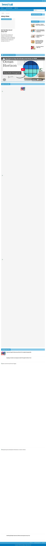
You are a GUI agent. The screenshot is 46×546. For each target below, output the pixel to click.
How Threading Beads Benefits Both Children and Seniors (40, 30)
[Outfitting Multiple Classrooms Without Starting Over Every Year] (13, 345)
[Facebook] (43, 1)
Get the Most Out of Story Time (6, 30)
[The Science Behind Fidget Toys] (33, 47)
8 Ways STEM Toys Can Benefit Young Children (40, 36)
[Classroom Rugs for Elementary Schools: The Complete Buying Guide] (23, 88)
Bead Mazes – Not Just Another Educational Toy (40, 25)
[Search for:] (39, 10)
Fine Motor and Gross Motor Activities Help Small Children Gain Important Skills (39, 42)
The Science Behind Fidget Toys (40, 47)
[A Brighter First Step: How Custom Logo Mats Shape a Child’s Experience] (18, 345)
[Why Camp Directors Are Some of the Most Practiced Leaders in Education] (28, 345)
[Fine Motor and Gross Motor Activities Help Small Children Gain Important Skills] (33, 41)
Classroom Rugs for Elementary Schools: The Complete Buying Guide (18, 352)
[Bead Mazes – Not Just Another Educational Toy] (33, 25)
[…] (9, 41)
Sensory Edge (4, 33)
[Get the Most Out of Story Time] (8, 23)
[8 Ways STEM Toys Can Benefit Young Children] (33, 36)
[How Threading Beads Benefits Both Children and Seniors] (33, 30)
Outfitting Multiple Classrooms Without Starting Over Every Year (18, 535)
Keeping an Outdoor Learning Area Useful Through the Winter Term (18, 357)
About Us (16, 8)
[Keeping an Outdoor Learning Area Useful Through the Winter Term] (3, 359)
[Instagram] (45, 1)
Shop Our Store (9, 8)
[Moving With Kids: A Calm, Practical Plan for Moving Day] (33, 345)
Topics (2, 8)
